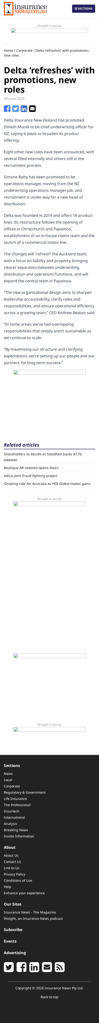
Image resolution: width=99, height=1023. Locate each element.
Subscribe (13, 929)
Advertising (15, 952)
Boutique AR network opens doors (31, 467)
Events (10, 941)
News (8, 773)
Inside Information (19, 836)
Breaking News (16, 830)
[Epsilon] (49, 400)
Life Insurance (15, 798)
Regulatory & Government (25, 792)
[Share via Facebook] (7, 110)
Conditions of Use (18, 880)
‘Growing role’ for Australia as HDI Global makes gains (47, 483)
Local (8, 780)
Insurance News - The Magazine (30, 912)
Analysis (10, 823)
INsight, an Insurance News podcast (33, 918)
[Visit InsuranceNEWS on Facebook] (21, 969)
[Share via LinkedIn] (24, 110)
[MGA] (49, 34)
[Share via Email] (32, 110)
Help (7, 886)
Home (8, 50)
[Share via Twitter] (15, 110)
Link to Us (11, 868)
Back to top (49, 997)
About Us (11, 855)
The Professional (17, 805)
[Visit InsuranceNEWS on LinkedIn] (34, 969)
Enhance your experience (24, 893)
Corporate (24, 50)
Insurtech (11, 811)
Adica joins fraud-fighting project (30, 475)
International (14, 817)
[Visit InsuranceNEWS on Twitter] (9, 969)
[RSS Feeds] (60, 969)
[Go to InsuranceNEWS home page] (25, 8)
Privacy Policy (14, 874)
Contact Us (12, 861)
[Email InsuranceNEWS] (47, 969)
